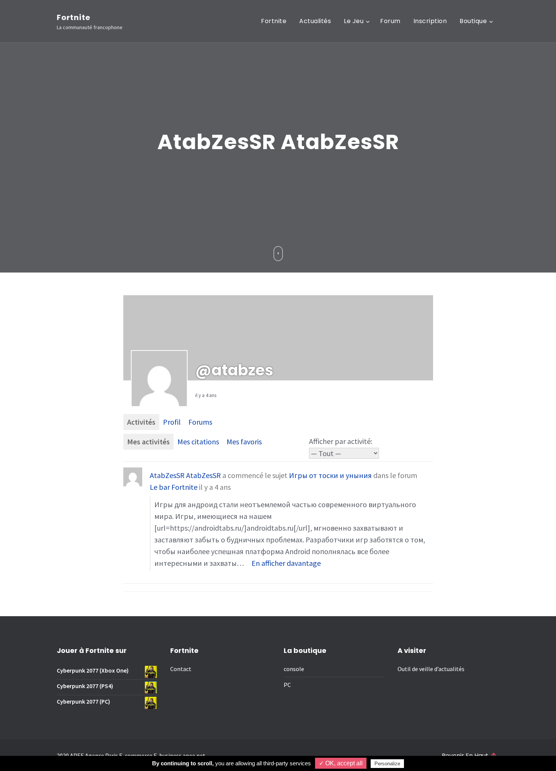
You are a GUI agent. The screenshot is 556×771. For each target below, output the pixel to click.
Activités (141, 422)
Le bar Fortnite (173, 487)
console (294, 669)
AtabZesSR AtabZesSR (185, 475)
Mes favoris (244, 441)
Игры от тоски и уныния (330, 475)
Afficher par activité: (340, 441)
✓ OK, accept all (341, 763)
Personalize (387, 763)
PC (287, 684)
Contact (180, 669)
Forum (390, 21)
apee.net (194, 755)
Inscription (430, 21)
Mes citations (198, 441)
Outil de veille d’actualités (431, 669)
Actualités (315, 21)
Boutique (473, 21)
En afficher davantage (286, 563)
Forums (200, 422)
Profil (172, 422)
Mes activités (148, 441)
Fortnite (73, 17)
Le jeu (353, 21)
